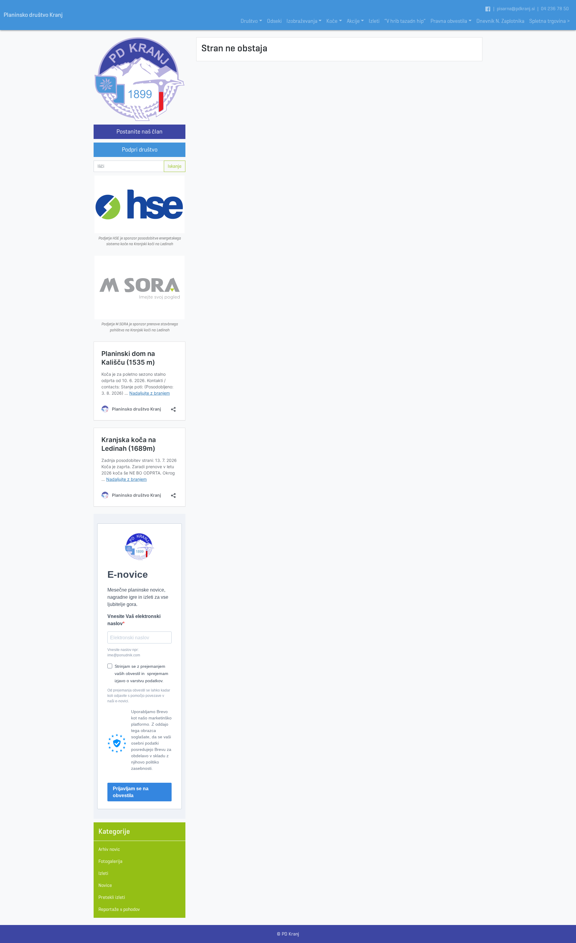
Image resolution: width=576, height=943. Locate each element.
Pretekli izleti (111, 897)
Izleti (374, 21)
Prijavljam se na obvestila (130, 792)
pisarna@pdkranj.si (516, 8)
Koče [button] (332, 21)
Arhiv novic (109, 849)
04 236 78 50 (555, 8)
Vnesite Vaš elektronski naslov (133, 620)
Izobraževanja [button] (301, 21)
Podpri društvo (140, 149)
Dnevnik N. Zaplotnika (500, 21)
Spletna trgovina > (549, 21)
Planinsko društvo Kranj (33, 15)
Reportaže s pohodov (119, 909)
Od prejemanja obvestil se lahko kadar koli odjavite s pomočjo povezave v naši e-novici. (138, 695)
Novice (105, 885)
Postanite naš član (139, 131)
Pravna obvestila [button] (448, 21)
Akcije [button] (353, 21)
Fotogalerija (110, 861)
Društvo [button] (249, 21)
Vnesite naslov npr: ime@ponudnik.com (123, 652)
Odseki (274, 21)
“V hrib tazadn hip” (405, 21)
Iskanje (175, 166)
